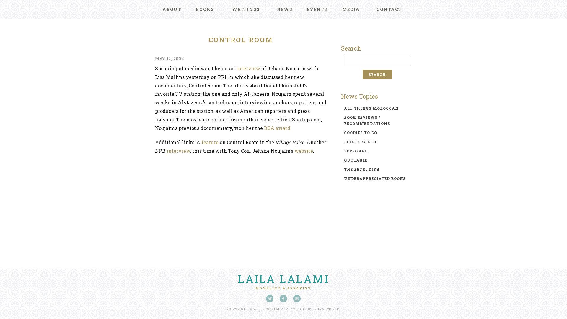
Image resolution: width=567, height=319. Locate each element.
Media (351, 9)
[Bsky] (270, 298)
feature (210, 142)
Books (205, 9)
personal (355, 151)
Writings (246, 9)
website (303, 151)
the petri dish (362, 169)
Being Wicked (327, 309)
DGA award (277, 128)
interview (248, 68)
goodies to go (360, 132)
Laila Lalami (283, 279)
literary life (360, 141)
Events (317, 9)
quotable (355, 160)
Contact (389, 9)
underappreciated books (375, 178)
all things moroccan (371, 108)
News (285, 9)
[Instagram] (297, 298)
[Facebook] (283, 298)
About (171, 9)
